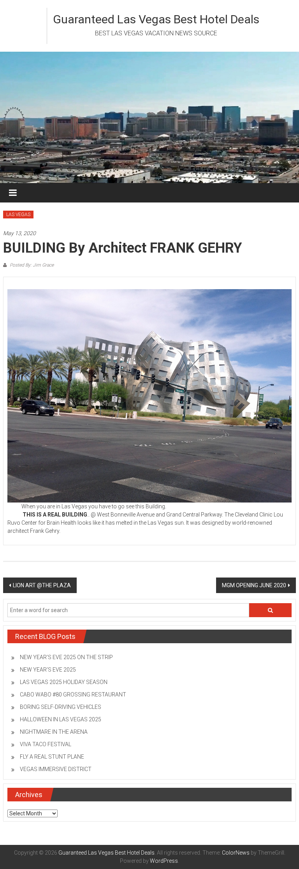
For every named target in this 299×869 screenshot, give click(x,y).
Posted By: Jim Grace (31, 265)
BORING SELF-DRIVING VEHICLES (60, 707)
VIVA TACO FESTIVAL (45, 744)
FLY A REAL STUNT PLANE (52, 757)
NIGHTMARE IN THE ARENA (54, 732)
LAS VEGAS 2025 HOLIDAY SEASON (63, 682)
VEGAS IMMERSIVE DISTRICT (55, 769)
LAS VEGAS (18, 214)
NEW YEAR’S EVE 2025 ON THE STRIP (66, 657)
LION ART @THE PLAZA (42, 585)
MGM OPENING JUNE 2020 (254, 585)
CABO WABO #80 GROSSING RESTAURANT (73, 694)
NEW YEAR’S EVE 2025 (48, 670)
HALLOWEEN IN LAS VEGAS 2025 (60, 719)
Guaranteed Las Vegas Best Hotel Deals (156, 19)
